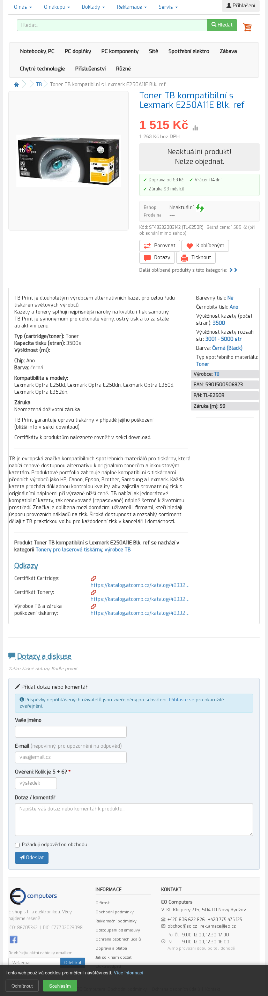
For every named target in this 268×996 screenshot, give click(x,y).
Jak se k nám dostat (114, 957)
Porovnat (164, 245)
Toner (202, 364)
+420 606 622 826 (186, 919)
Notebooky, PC (37, 51)
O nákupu (55, 7)
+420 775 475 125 (225, 919)
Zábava (228, 51)
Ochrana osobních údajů (118, 939)
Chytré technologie (42, 68)
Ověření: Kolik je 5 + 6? (42, 772)
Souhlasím (60, 985)
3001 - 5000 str (224, 339)
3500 (219, 323)
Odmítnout (22, 985)
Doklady (92, 7)
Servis (166, 7)
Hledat (224, 25)
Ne (230, 298)
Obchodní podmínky (115, 912)
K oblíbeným (209, 245)
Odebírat (72, 963)
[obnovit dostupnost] (200, 208)
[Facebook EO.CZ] (13, 939)
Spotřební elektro (189, 51)
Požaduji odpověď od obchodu (54, 844)
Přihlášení (243, 5)
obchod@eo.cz (182, 926)
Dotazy (161, 257)
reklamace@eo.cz (218, 926)
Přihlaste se (181, 700)
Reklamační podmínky (116, 921)
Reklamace (130, 7)
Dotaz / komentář (35, 797)
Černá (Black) (227, 348)
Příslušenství (90, 68)
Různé (123, 68)
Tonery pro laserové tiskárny (69, 549)
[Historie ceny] (195, 128)
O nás (21, 7)
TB (39, 84)
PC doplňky (78, 51)
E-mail (68, 746)
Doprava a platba (111, 948)
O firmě (103, 903)
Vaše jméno (28, 720)
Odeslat (34, 857)
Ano (234, 307)
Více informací (128, 972)
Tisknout (200, 257)
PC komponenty (120, 51)
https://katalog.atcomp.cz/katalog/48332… (140, 585)
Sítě (153, 51)
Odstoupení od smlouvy (118, 930)
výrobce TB (118, 549)
